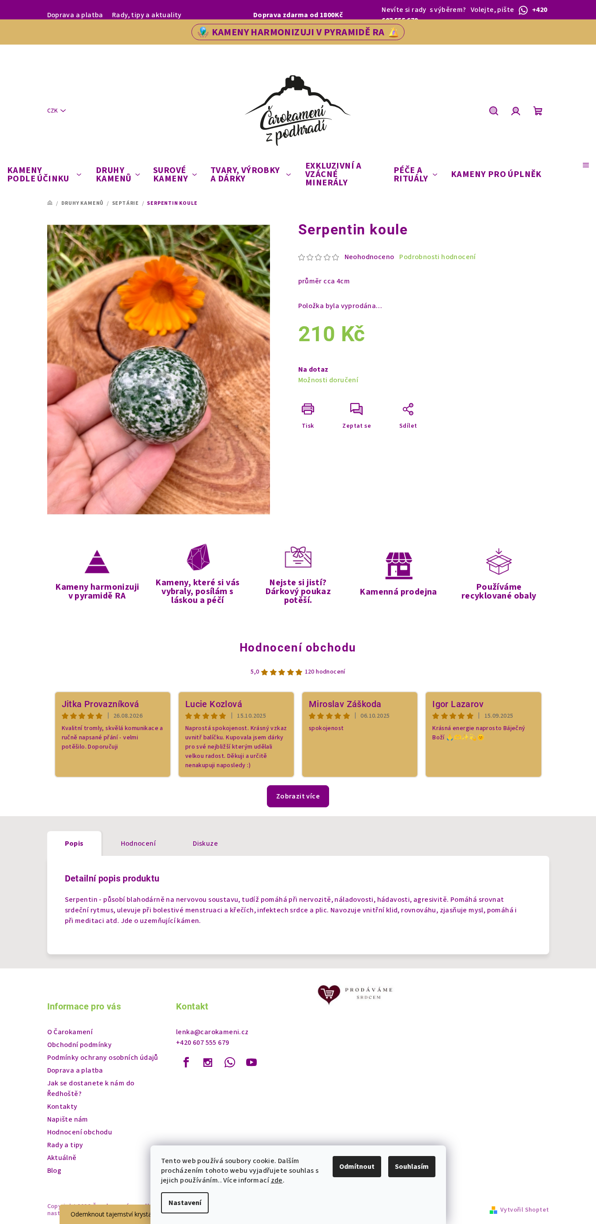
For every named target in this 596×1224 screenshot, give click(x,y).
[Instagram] (208, 1062)
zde (277, 1180)
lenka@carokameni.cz (212, 1032)
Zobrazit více (298, 796)
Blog (54, 1170)
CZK (52, 110)
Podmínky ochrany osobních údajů (102, 1057)
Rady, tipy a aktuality (147, 15)
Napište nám (67, 1119)
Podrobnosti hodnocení (437, 257)
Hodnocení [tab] (138, 843)
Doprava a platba (75, 15)
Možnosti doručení (328, 380)
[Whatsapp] (230, 1062)
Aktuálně (62, 1158)
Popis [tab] (74, 843)
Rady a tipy (65, 1145)
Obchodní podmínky (79, 1045)
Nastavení (185, 1203)
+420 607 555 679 (202, 1042)
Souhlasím (412, 1166)
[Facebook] (186, 1062)
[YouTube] (251, 1062)
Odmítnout (357, 1166)
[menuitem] (44, 174)
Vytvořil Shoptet (524, 1209)
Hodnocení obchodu (298, 647)
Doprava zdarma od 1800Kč (298, 15)
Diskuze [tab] (205, 843)
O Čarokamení (70, 1032)
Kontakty (62, 1106)
